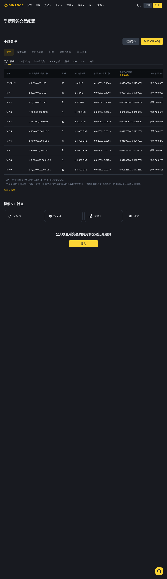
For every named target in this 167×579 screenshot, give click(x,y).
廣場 (80, 5)
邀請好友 (131, 41)
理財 (69, 5)
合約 (57, 5)
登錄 (147, 5)
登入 (83, 243)
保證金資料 (9, 190)
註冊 (157, 5)
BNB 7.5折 (124, 75)
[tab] (9, 52)
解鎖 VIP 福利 (152, 41)
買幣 (29, 5)
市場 (38, 5)
